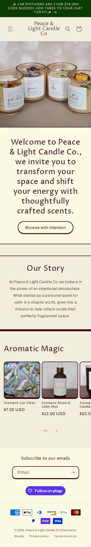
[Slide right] (56, 430)
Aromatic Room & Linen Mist (56, 405)
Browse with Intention (45, 227)
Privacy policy (39, 536)
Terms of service (65, 536)
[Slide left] (34, 430)
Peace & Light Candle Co (43, 530)
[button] (10, 29)
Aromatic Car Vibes (19, 403)
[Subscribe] (73, 472)
